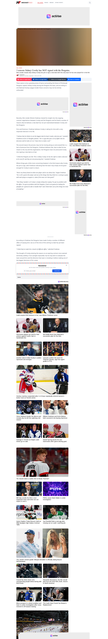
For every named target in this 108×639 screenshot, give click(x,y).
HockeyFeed (21, 74)
